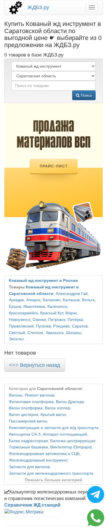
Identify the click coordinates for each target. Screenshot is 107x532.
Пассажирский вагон (28, 421)
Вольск (88, 300)
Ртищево (61, 326)
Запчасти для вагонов (29, 467)
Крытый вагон (53, 414)
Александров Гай (72, 294)
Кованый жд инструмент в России (43, 280)
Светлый (17, 333)
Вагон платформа (26, 408)
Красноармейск (23, 313)
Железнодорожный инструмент (38, 460)
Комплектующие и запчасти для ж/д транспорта (53, 428)
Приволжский (21, 326)
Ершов (15, 306)
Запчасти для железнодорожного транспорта (51, 473)
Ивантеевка (34, 306)
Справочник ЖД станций (32, 505)
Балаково (51, 300)
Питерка (75, 319)
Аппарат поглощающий (65, 434)
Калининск (57, 306)
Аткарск (33, 300)
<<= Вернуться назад (34, 365)
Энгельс (16, 339)
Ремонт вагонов (39, 395)
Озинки (39, 319)
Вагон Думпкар (70, 402)
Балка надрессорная (28, 441)
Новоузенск (19, 319)
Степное (35, 333)
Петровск (56, 319)
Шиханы (73, 333)
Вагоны (16, 395)
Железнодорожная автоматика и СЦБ (44, 454)
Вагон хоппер (57, 408)
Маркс (71, 313)
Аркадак (16, 300)
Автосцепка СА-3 (25, 434)
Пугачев (43, 326)
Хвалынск (55, 333)
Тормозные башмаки (28, 447)
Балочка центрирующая (72, 441)
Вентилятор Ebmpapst (71, 447)
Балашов (71, 300)
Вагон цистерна (23, 414)
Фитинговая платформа (31, 402)
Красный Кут (51, 313)
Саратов (80, 326)
